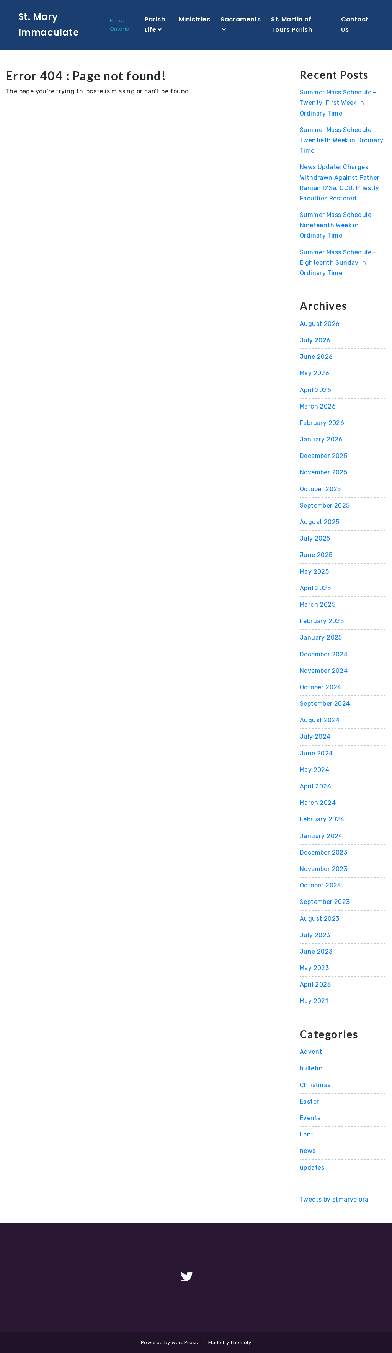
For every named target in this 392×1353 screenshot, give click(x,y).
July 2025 (315, 538)
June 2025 (316, 554)
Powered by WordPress (169, 1342)
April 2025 (315, 588)
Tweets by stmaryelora (334, 1199)
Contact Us (355, 24)
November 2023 (323, 869)
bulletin (311, 1068)
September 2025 (325, 505)
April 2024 (315, 786)
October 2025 (320, 489)
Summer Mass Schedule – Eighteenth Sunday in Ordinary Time (338, 263)
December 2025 (323, 455)
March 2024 (318, 802)
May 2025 (314, 571)
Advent (311, 1051)
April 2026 (315, 390)
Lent (307, 1134)
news (308, 1150)
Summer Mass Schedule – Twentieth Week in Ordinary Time (341, 140)
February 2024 (322, 819)
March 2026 (318, 406)
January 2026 (321, 439)
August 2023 (319, 918)
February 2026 (322, 423)
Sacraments (240, 19)
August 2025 (319, 522)
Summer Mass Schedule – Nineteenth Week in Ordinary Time (338, 225)
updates (312, 1167)
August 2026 (320, 323)
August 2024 (320, 720)
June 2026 (316, 356)
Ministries (194, 19)
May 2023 (314, 968)
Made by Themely (229, 1342)
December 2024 (324, 654)
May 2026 (314, 373)
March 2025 (317, 604)
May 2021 (314, 1001)
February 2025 (322, 621)
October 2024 (320, 687)
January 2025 (321, 637)
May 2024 (314, 769)
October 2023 (320, 885)
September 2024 (325, 703)
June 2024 (316, 753)
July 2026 (315, 340)
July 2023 (315, 935)
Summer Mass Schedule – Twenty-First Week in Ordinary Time (338, 103)
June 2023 (316, 951)
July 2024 (315, 736)
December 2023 (323, 852)
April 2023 (315, 984)
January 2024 (321, 836)
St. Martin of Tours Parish (291, 24)
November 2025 (323, 472)
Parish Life (155, 24)
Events (310, 1118)
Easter (309, 1101)
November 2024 (324, 670)
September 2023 (325, 901)
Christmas (315, 1085)
